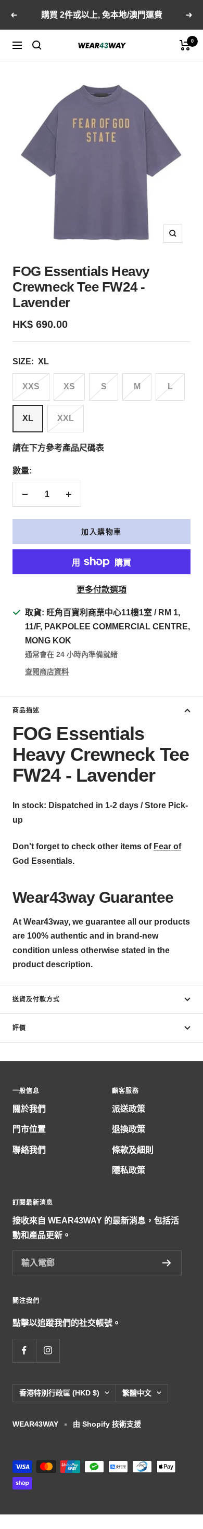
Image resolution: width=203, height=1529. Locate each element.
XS (69, 386)
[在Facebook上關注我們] (24, 1350)
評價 (19, 1028)
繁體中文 (136, 1393)
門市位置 (29, 1129)
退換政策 (128, 1129)
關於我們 (29, 1108)
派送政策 (128, 1108)
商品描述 (26, 710)
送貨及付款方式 (36, 999)
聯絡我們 (29, 1149)
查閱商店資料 (47, 671)
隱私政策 (128, 1170)
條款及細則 (133, 1149)
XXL (65, 418)
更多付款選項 (101, 589)
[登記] (166, 1263)
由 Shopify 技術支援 (107, 1424)
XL (27, 418)
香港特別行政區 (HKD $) (59, 1393)
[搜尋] (37, 45)
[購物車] (185, 45)
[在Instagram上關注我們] (47, 1350)
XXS (31, 386)
